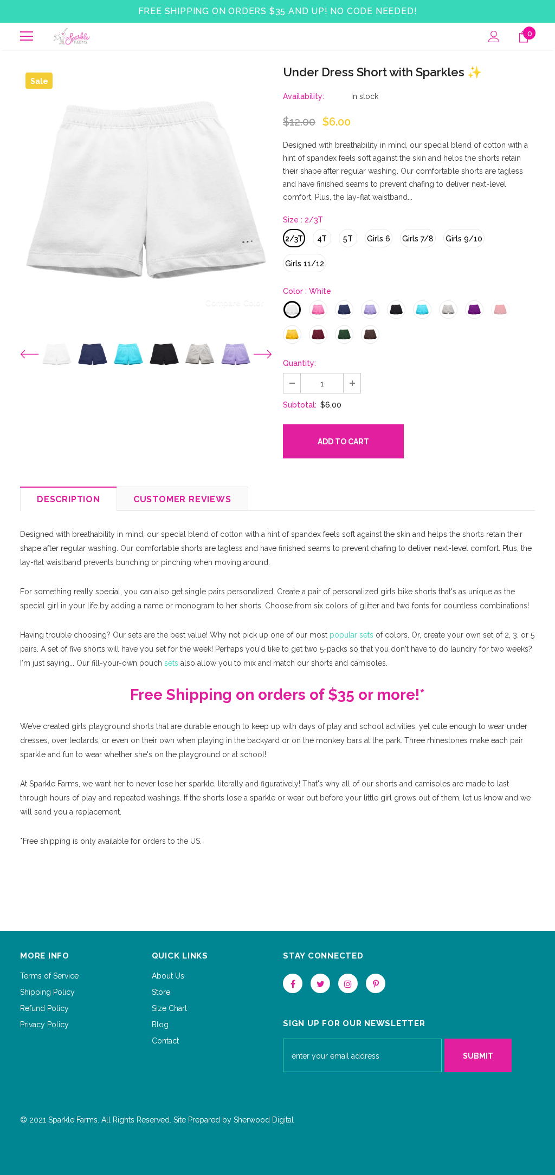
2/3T (294, 238)
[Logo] (72, 36)
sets (170, 663)
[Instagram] (348, 983)
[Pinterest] (375, 983)
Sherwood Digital (264, 1119)
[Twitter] (320, 983)
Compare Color (234, 302)
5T (348, 238)
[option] (146, 193)
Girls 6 (378, 238)
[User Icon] (494, 36)
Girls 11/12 (304, 263)
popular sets (351, 635)
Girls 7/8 (418, 238)
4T (322, 238)
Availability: (303, 96)
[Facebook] (292, 983)
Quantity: (299, 363)
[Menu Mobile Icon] (26, 36)
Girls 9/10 (464, 238)
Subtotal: (300, 405)
